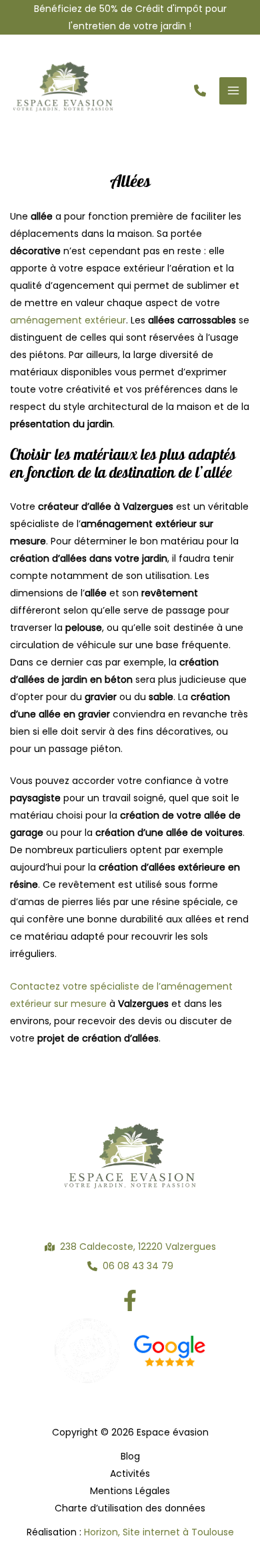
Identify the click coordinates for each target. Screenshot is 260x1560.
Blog (130, 1456)
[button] (200, 91)
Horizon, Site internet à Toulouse (159, 1532)
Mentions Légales (130, 1490)
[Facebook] (130, 1300)
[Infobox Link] (130, 17)
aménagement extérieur (68, 320)
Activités (130, 1473)
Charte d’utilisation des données (130, 1508)
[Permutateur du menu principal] (233, 90)
